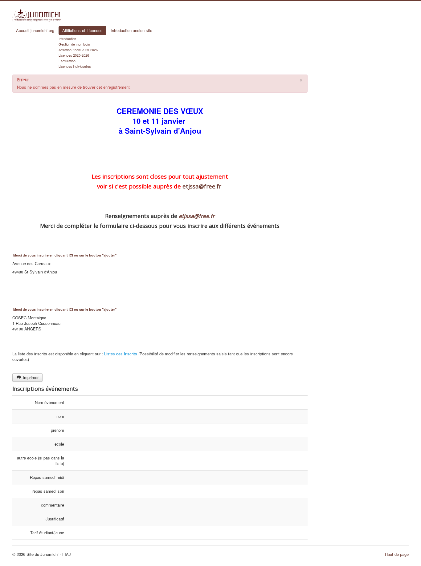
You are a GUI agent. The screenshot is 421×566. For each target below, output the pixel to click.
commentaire (52, 505)
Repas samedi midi (47, 477)
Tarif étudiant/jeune (47, 533)
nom (60, 416)
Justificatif (55, 519)
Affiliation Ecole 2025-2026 (78, 49)
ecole (59, 444)
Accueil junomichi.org (35, 30)
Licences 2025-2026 (74, 55)
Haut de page (397, 554)
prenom (57, 430)
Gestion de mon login (74, 44)
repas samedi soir (48, 491)
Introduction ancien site (131, 30)
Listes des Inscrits (120, 354)
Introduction (67, 38)
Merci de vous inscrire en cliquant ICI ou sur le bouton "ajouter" (64, 255)
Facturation (67, 60)
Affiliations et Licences (82, 30)
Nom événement (49, 402)
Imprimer (30, 377)
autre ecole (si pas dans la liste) (40, 460)
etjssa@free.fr (201, 186)
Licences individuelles (75, 66)
